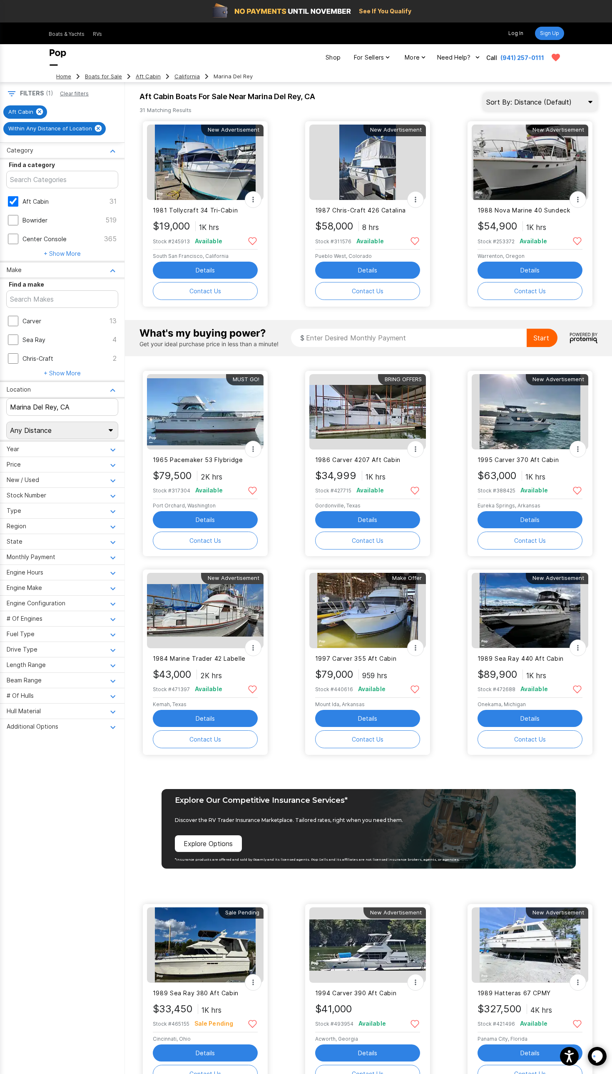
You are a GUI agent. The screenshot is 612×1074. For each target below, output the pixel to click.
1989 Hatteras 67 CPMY (514, 993)
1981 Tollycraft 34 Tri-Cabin (195, 210)
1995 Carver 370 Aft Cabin (518, 459)
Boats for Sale (103, 76)
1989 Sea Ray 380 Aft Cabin (196, 993)
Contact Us (205, 291)
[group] (25, 112)
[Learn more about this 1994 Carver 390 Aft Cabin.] (367, 945)
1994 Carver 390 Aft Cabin (356, 993)
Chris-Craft (37, 358)
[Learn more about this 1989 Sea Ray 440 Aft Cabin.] (530, 610)
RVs (97, 34)
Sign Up (549, 33)
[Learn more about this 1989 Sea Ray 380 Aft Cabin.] (205, 945)
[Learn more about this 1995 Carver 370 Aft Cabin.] (530, 412)
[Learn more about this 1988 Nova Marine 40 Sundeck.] (530, 162)
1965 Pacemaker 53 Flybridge (198, 459)
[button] (569, 1056)
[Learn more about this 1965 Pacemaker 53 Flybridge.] (205, 412)
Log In (515, 33)
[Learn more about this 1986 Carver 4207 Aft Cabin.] (367, 412)
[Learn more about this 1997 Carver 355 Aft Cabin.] (367, 610)
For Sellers (369, 57)
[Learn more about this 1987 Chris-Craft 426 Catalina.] (367, 162)
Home (63, 76)
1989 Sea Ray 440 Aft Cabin (521, 658)
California (187, 76)
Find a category (32, 164)
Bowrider (34, 220)
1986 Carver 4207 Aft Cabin (358, 459)
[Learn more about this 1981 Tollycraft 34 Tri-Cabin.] (205, 162)
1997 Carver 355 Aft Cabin (356, 658)
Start (541, 338)
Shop (333, 57)
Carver (31, 321)
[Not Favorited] (252, 240)
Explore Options (208, 843)
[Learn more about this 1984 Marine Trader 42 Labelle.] (205, 610)
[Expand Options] (253, 199)
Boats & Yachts (67, 34)
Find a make (26, 284)
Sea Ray (33, 339)
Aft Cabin (148, 76)
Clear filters (74, 93)
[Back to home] (58, 57)
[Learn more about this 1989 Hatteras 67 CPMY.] (530, 945)
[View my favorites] (555, 57)
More (412, 57)
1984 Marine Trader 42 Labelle (199, 658)
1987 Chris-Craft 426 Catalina (360, 210)
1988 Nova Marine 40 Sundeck (524, 210)
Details (205, 270)
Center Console (44, 238)
